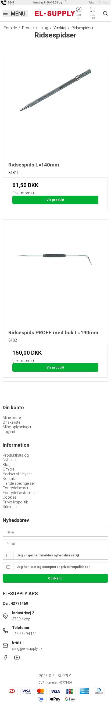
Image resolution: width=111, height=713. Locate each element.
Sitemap (10, 507)
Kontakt (9, 478)
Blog (6, 464)
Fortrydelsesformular (21, 493)
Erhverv (103, 2)
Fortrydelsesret (15, 488)
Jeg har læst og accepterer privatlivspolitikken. (54, 567)
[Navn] (55, 532)
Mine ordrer (12, 417)
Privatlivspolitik (15, 502)
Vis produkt (55, 200)
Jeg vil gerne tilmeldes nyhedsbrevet (46, 555)
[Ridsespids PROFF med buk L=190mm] (55, 272)
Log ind (9, 432)
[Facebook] (5, 659)
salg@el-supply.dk (27, 648)
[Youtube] (17, 659)
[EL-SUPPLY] (55, 13)
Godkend (55, 578)
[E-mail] (55, 543)
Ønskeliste (11, 422)
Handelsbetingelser (19, 483)
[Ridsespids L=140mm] (55, 104)
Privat (91, 2)
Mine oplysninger (17, 427)
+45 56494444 (24, 634)
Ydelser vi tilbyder (17, 474)
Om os (8, 469)
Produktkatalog (16, 455)
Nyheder (10, 460)
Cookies (10, 497)
